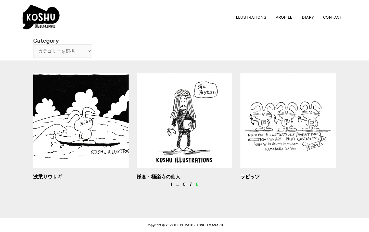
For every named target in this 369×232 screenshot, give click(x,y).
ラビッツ (250, 176)
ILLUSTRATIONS (250, 17)
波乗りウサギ (47, 176)
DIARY (308, 17)
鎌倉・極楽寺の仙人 (158, 176)
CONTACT (332, 17)
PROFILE (284, 17)
